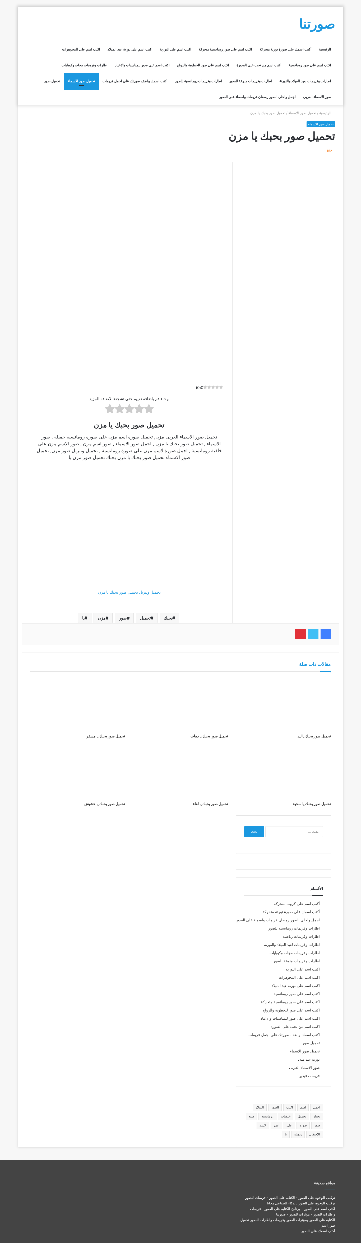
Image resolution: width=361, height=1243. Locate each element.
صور (123, 618)
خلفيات (285, 1116)
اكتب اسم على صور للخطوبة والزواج (203, 65)
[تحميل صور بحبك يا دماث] (180, 704)
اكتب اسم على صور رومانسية (310, 65)
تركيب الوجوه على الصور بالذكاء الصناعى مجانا (301, 1203)
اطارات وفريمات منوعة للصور (250, 81)
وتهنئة (298, 1134)
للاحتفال (314, 1134)
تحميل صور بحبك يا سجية (312, 803)
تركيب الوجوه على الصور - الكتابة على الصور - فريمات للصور (290, 1197)
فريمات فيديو (309, 1076)
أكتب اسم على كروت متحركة (297, 904)
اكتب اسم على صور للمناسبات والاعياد (142, 65)
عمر (276, 1125)
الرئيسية (325, 49)
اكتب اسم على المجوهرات (81, 49)
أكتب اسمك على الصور (318, 1231)
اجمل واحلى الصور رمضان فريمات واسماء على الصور (257, 97)
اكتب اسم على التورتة (175, 49)
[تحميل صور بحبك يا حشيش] (77, 771)
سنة (251, 1116)
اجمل (316, 1107)
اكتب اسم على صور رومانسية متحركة (225, 49)
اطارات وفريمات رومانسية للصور (198, 81)
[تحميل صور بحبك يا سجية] (283, 771)
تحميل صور (52, 81)
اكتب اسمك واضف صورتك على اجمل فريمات (135, 81)
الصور (275, 1107)
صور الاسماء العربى (317, 97)
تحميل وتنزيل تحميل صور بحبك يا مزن (129, 592)
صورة (303, 1125)
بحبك (168, 618)
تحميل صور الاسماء (81, 81)
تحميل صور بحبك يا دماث (209, 736)
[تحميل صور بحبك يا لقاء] (180, 771)
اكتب (289, 1107)
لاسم (263, 1125)
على (289, 1125)
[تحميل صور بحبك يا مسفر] (77, 704)
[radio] (149, 410)
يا (83, 618)
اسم (303, 1107)
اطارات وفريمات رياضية (301, 936)
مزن (102, 618)
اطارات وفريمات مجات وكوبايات (85, 65)
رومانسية (267, 1116)
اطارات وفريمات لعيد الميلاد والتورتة (305, 81)
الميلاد (260, 1107)
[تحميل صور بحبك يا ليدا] (283, 704)
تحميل (145, 618)
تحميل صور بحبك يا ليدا (314, 736)
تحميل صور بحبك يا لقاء (210, 803)
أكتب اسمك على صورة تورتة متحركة (286, 49)
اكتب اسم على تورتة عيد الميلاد (130, 49)
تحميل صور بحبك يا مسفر (105, 736)
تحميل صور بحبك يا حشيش (104, 803)
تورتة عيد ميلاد (309, 1059)
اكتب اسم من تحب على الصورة (259, 65)
